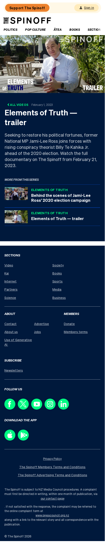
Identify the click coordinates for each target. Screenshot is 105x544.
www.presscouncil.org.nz (52, 515)
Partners (11, 289)
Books (74, 29)
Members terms (76, 332)
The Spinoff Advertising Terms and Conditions (52, 475)
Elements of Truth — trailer (57, 218)
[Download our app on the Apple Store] (11, 439)
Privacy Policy (52, 459)
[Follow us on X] (24, 408)
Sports (57, 281)
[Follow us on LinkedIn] (64, 408)
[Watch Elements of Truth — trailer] (52, 63)
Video (8, 265)
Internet (10, 281)
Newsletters (13, 370)
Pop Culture (35, 29)
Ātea (58, 29)
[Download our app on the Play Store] (24, 439)
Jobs (37, 332)
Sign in (89, 8)
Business (59, 297)
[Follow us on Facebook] (11, 408)
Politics (10, 29)
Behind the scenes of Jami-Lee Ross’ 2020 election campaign (61, 197)
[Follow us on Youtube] (38, 408)
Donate (69, 324)
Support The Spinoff (27, 8)
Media (56, 289)
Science (10, 297)
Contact (10, 324)
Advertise (41, 324)
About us (11, 332)
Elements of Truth (49, 189)
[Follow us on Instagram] (51, 408)
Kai (6, 273)
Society (58, 265)
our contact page (52, 498)
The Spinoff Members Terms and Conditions (52, 467)
